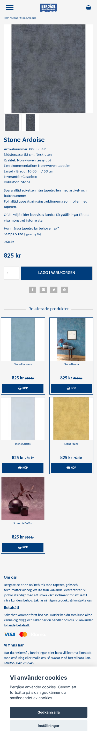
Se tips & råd (22, 234)
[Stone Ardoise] (48, 68)
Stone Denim (71, 364)
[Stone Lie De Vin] (23, 498)
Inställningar (48, 726)
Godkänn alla (49, 712)
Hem (6, 18)
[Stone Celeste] (23, 418)
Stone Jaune (71, 444)
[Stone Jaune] (71, 418)
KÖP (25, 388)
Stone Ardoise (28, 18)
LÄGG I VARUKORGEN (56, 273)
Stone (14, 18)
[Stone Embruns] (23, 339)
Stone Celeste (23, 444)
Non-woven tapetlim (54, 166)
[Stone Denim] (71, 339)
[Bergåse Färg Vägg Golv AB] (48, 8)
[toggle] (12, 8)
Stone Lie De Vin (22, 523)
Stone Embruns (23, 364)
